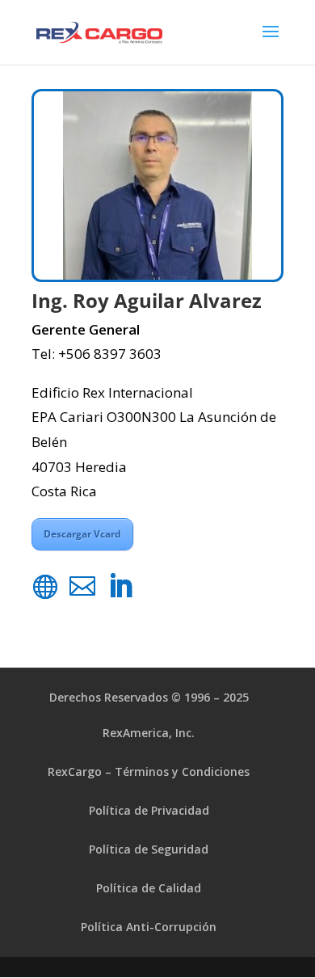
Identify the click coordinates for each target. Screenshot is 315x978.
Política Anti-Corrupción (148, 926)
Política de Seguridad (148, 849)
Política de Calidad (148, 888)
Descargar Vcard (82, 534)
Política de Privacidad (149, 810)
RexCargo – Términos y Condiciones (149, 771)
